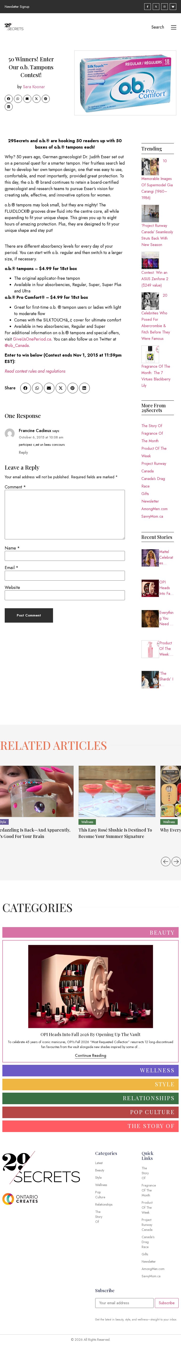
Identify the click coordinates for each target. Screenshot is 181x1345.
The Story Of (151, 426)
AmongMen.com (154, 509)
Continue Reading (90, 1055)
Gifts (145, 493)
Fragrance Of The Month (152, 437)
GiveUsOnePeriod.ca (32, 339)
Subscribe (167, 1303)
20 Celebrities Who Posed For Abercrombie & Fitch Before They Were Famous (155, 317)
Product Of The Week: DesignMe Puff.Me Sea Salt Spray (166, 648)
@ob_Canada (17, 345)
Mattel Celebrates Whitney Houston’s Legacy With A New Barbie (166, 557)
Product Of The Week (154, 452)
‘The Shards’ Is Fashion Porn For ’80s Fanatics (166, 679)
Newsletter (150, 501)
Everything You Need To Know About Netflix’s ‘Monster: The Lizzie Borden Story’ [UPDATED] (166, 618)
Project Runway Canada (153, 467)
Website (12, 587)
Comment (15, 487)
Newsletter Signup (17, 6)
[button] (9, 99)
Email (11, 568)
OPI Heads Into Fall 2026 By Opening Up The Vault (166, 587)
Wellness (87, 822)
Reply (23, 452)
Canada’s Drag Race (153, 482)
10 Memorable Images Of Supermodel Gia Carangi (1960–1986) (157, 179)
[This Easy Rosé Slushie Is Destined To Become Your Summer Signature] (117, 791)
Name (12, 548)
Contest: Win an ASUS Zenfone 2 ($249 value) (154, 279)
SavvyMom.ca (152, 516)
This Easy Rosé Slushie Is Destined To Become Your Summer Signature (115, 833)
